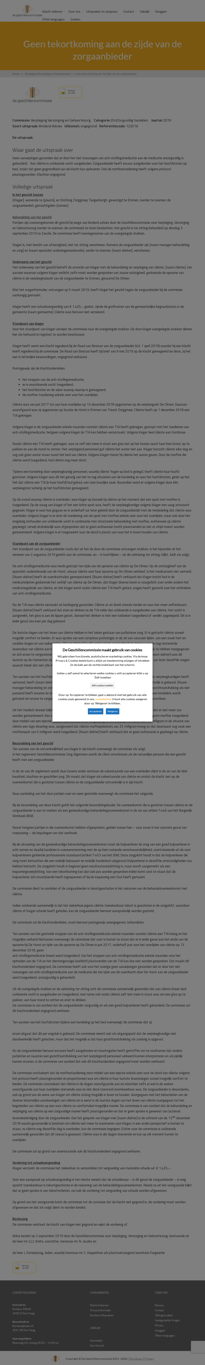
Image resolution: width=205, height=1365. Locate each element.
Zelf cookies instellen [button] (102, 685)
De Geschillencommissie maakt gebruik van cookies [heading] (102, 650)
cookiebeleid (103, 699)
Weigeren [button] (113, 711)
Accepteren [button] (95, 711)
